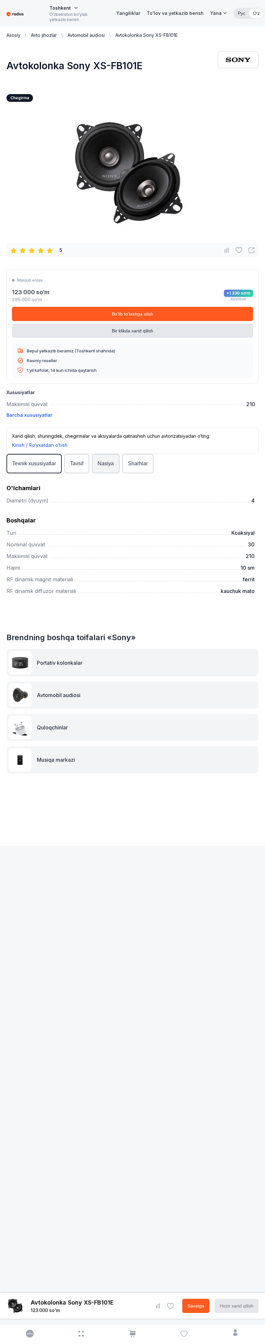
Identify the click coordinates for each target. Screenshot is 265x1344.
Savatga (195, 1305)
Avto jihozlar (44, 35)
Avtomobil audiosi (86, 35)
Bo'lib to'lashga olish (132, 314)
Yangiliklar (128, 13)
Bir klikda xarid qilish (132, 330)
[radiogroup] (33, 250)
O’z (256, 13)
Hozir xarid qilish (236, 1305)
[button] (218, 13)
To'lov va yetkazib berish (175, 13)
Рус (241, 13)
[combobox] (63, 8)
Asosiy (13, 35)
